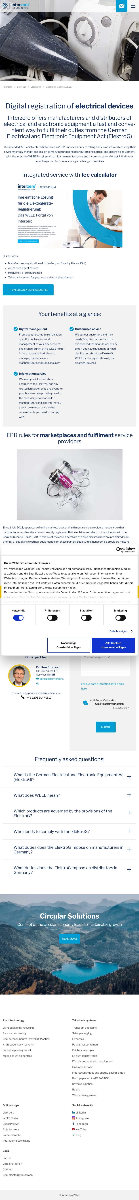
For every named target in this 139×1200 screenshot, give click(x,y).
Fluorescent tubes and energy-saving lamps (98, 1072)
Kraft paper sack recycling (19, 1044)
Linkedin (81, 1112)
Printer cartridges (83, 1050)
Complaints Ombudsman (18, 1175)
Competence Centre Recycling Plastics (26, 1039)
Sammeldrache (12, 1135)
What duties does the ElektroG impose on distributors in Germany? (65, 870)
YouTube (81, 1129)
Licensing (36, 86)
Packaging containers (85, 1044)
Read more (69, 938)
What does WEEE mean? (37, 795)
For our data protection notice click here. (102, 686)
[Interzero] (16, 6)
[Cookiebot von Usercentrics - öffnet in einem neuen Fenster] (119, 550)
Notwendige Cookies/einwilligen (68, 645)
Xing (78, 1135)
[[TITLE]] (132, 6)
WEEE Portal (10, 1118)
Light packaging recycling (18, 1027)
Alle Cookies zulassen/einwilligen (113, 645)
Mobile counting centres (17, 1055)
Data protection (12, 1163)
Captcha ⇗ (121, 708)
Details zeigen (118, 631)
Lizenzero (78, 1039)
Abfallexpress (11, 1129)
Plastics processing (14, 1033)
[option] (69, 944)
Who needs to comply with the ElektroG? (52, 831)
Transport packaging (85, 1027)
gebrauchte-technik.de (16, 1140)
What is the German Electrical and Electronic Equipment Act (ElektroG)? (69, 777)
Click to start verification (109, 703)
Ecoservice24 (11, 1123)
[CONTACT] (121, 6)
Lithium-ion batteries (84, 1055)
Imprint (7, 1158)
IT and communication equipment (92, 1061)
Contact (8, 1169)
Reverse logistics (82, 1084)
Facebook (82, 1123)
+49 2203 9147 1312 (38, 697)
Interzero (7, 86)
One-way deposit (82, 1067)
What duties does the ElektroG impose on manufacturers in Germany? (68, 849)
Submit (105, 727)
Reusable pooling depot (17, 1050)
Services (21, 86)
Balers (76, 1089)
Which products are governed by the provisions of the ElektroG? (63, 813)
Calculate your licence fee (30, 290)
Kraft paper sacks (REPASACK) (90, 1078)
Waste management (84, 1095)
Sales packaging (82, 1033)
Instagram (82, 1118)
